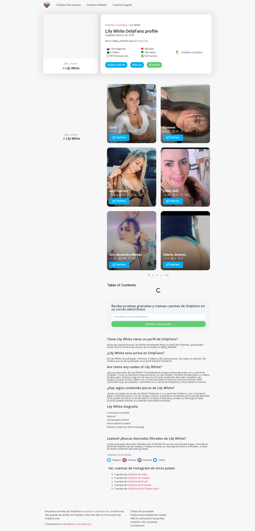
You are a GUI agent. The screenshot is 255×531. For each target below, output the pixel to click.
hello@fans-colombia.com (77, 524)
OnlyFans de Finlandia (139, 485)
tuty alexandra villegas (125, 254)
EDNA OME (171, 191)
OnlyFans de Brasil (137, 481)
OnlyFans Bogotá (122, 5)
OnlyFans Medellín (97, 5)
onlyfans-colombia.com (96, 511)
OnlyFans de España (138, 478)
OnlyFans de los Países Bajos (143, 488)
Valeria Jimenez (174, 254)
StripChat (142, 41)
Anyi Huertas (118, 191)
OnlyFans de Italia (137, 474)
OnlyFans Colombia (116, 25)
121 (167, 275)
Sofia (113, 127)
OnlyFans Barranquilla (68, 5)
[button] (119, 138)
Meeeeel (169, 127)
